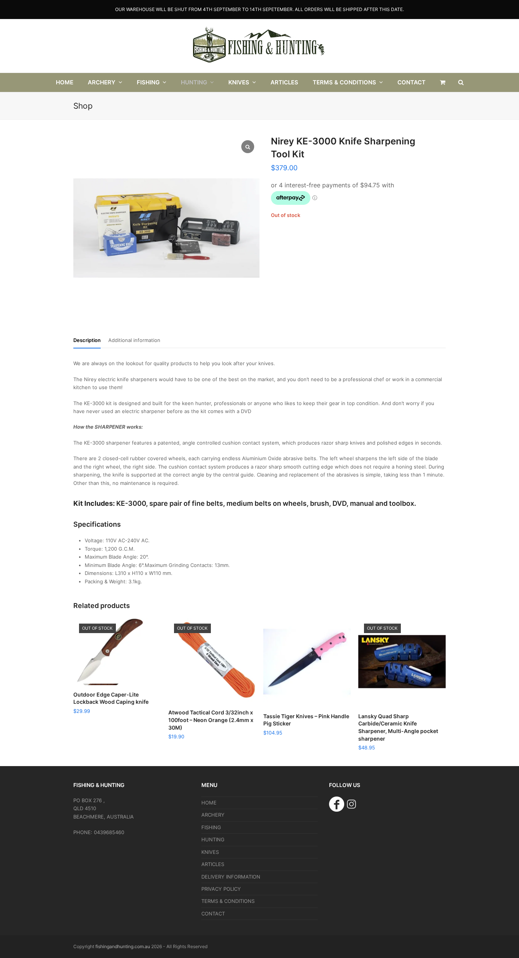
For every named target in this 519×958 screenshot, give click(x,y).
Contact (213, 913)
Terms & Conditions (228, 901)
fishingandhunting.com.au (122, 946)
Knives (210, 852)
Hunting (213, 839)
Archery (213, 815)
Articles (212, 864)
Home (209, 803)
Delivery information (230, 877)
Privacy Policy (221, 889)
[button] (443, 82)
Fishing (211, 827)
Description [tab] (87, 340)
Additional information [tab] (134, 340)
